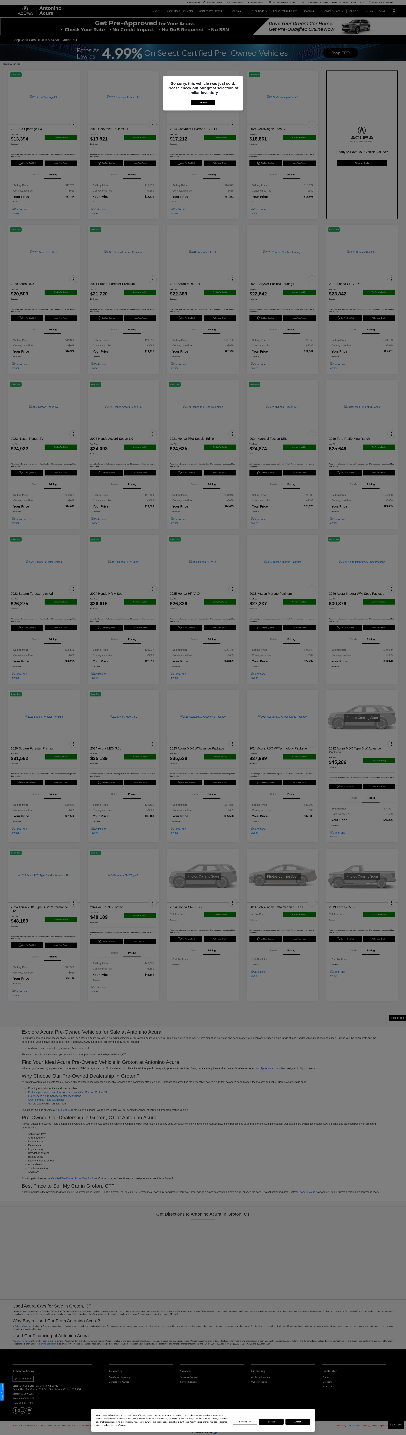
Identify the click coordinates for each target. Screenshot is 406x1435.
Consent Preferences (2, 1392)
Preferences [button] (121, 1425)
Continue (203, 102)
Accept (297, 1422)
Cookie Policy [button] (188, 1422)
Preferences (245, 1422)
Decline (271, 1422)
